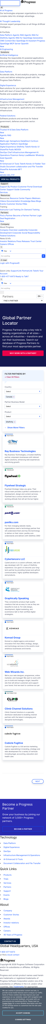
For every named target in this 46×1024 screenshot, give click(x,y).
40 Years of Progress (13, 935)
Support (4, 183)
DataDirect (25, 141)
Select (8, 391)
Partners (4, 212)
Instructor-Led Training (10, 209)
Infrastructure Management (12, 99)
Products (5, 126)
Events (3, 204)
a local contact (12, 955)
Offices (11, 244)
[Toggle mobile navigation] (2, 292)
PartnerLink (27, 271)
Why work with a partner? (23, 353)
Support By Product (9, 186)
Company (5, 224)
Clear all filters (12, 377)
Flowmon (14, 155)
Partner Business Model (15, 402)
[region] (23, 1006)
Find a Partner (6, 215)
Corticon (34, 141)
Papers (28, 198)
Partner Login (36, 215)
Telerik (28, 146)
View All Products (10, 179)
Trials (6, 879)
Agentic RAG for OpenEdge (20, 38)
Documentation (13, 201)
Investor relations (11, 922)
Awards (7, 918)
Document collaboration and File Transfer (24, 166)
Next (37, 781)
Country (8, 387)
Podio (11, 149)
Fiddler (38, 164)
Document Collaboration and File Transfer (22, 863)
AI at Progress (6, 10)
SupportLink (16, 271)
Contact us (10, 941)
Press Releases (23, 241)
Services (4, 192)
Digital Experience (8, 85)
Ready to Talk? (22, 276)
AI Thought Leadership (10, 21)
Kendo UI (35, 146)
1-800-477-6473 (7, 276)
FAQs (25, 204)
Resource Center (17, 198)
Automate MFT (11, 170)
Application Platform (9, 144)
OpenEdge (23, 144)
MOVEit (17, 149)
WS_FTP (10, 175)
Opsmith (14, 45)
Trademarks (18, 986)
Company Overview (8, 230)
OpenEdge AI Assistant (26, 41)
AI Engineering (6, 49)
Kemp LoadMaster (27, 155)
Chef (10, 152)
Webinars (36, 198)
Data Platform (6, 35)
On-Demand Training (30, 209)
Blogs (38, 201)
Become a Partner (21, 215)
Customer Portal (25, 186)
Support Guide (13, 189)
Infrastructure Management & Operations (22, 855)
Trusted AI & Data (8, 129)
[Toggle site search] (1, 279)
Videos (3, 201)
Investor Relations (8, 241)
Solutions (5, 52)
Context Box (10, 41)
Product (8, 412)
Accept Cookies (23, 1013)
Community (25, 189)
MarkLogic (4, 141)
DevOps (3, 152)
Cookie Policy (7, 1003)
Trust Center (36, 241)
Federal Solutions (7, 115)
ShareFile (4, 149)
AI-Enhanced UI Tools (9, 164)
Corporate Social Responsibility (26, 233)
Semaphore (15, 141)
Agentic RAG (18, 35)
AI (1, 7)
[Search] (1, 247)
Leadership (23, 230)
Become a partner (23, 829)
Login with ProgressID (9, 263)
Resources (5, 195)
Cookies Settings (23, 1019)
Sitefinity (20, 146)
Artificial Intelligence (9, 55)
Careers (3, 244)
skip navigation (10, 3)
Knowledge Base (28, 201)
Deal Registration (7, 219)
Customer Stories (14, 204)
